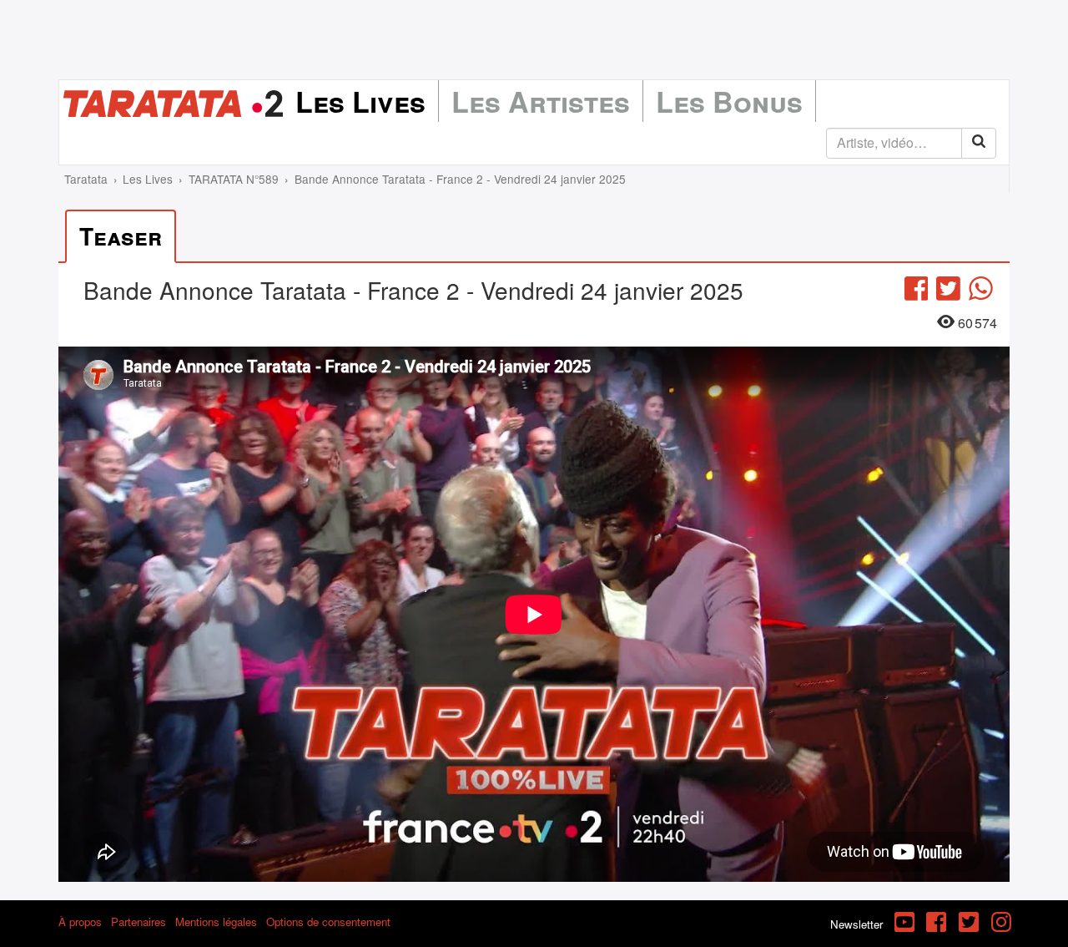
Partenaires (138, 921)
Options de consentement (328, 921)
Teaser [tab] (120, 236)
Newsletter (856, 924)
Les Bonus (729, 101)
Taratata (86, 178)
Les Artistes (540, 101)
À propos (80, 921)
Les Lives (360, 101)
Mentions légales (216, 921)
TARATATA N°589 (234, 178)
